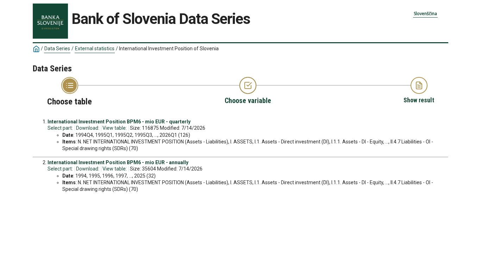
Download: (87, 128)
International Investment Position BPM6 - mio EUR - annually (118, 162)
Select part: (60, 128)
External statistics (94, 48)
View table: (114, 128)
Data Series (57, 48)
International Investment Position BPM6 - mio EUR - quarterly (119, 121)
